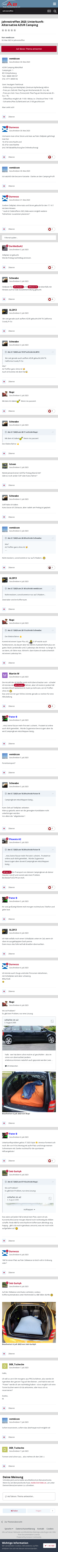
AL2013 (36, 352)
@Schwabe (18, 287)
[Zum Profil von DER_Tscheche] (5, 1366)
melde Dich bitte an (38, 1482)
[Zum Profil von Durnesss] (5, 129)
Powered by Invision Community (29, 1537)
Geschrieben (19, 62)
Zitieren (11, 116)
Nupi (35, 432)
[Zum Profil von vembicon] (5, 60)
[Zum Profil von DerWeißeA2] (5, 248)
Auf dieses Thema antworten (29, 49)
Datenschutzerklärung (25, 1528)
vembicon (10, 37)
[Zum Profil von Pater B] (5, 718)
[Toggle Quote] (6, 352)
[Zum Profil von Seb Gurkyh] (5, 1173)
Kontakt (40, 1528)
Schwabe (37, 538)
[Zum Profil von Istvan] (5, 466)
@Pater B (6, 872)
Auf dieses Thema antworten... (20, 1496)
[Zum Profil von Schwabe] (5, 279)
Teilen (15, 1511)
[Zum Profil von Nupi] (5, 394)
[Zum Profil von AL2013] (5, 311)
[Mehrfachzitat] (4, 117)
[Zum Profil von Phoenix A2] (5, 841)
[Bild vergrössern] (29, 1091)
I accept (50, 1545)
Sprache (8, 1528)
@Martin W (33, 287)
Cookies (50, 1528)
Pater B (36, 793)
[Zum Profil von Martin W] (5, 675)
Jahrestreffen (19, 40)
